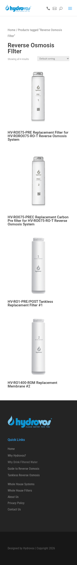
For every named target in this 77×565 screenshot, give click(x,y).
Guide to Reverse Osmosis (23, 468)
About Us (13, 497)
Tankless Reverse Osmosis (24, 475)
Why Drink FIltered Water (23, 462)
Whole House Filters (20, 490)
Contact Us (14, 509)
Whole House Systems (21, 484)
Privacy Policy (16, 503)
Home (11, 30)
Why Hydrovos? (17, 455)
